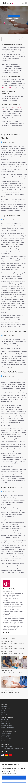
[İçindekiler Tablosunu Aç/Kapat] (19, 39)
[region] (14, 773)
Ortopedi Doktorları (14, 16)
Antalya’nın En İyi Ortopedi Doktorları (13, 673)
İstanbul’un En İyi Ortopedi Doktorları (13, 643)
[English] (2, 755)
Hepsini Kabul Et (14, 777)
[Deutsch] (6, 755)
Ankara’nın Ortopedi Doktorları (11, 692)
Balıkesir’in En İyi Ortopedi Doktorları (13, 648)
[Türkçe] (10, 755)
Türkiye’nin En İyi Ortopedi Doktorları (13, 653)
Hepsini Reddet (14, 781)
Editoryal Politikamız (8, 88)
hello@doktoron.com (6, 746)
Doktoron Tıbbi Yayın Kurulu (12, 589)
